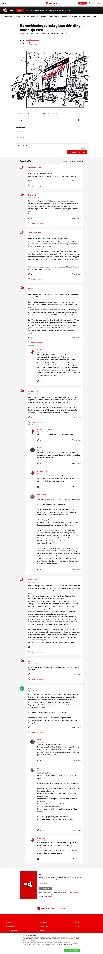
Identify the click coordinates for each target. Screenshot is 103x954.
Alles (95, 16)
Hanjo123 (31, 661)
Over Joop (86, 16)
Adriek (39, 740)
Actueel (17, 16)
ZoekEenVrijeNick (34, 233)
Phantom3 (32, 195)
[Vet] (18, 145)
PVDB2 (30, 288)
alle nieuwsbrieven (74, 892)
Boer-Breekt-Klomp (35, 168)
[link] (22, 42)
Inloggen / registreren (77, 152)
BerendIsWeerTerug (44, 429)
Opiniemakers (74, 16)
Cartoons (34, 16)
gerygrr (40, 768)
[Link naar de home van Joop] (5, 10)
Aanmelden (45, 888)
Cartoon (22, 33)
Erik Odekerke (42, 350)
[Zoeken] (89, 3)
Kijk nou (44, 16)
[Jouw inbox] (93, 3)
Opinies (26, 16)
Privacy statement (47, 896)
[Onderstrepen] (23, 145)
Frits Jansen (32, 580)
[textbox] (51, 139)
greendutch (41, 494)
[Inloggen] (96, 3)
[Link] (26, 145)
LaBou (39, 448)
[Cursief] (21, 145)
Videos (64, 16)
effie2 (30, 688)
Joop (11, 10)
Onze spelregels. (20, 131)
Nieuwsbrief (54, 16)
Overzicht (8, 16)
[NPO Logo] (99, 3)
